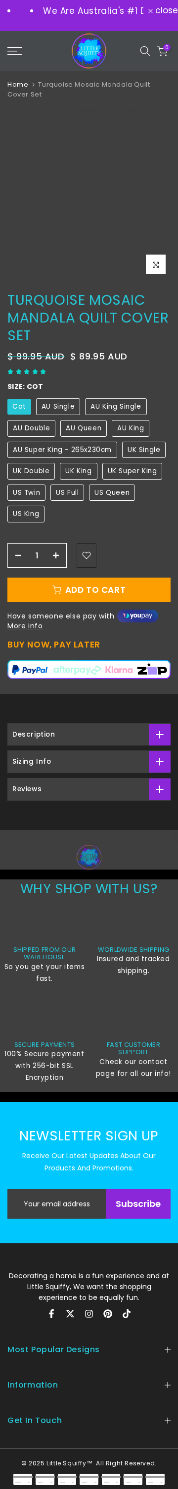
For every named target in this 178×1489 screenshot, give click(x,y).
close (165, 10)
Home (17, 84)
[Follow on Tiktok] (126, 1314)
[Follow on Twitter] (70, 1314)
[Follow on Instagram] (89, 1314)
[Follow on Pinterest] (107, 1314)
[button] (27, 371)
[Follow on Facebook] (51, 1314)
